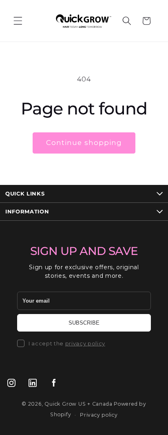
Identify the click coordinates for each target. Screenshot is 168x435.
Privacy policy (99, 415)
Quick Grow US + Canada (78, 404)
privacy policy (85, 343)
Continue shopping (84, 142)
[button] (18, 21)
